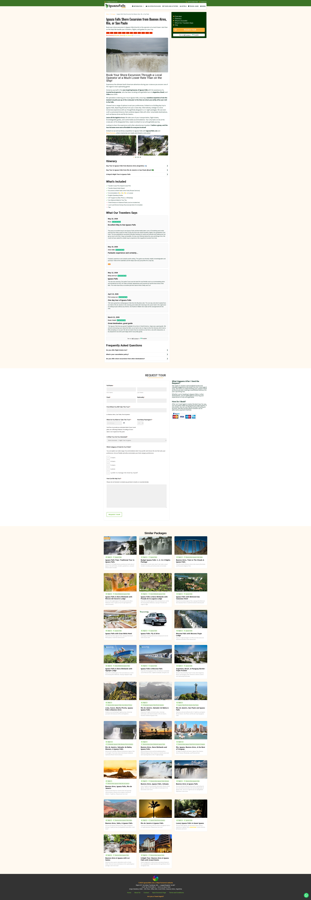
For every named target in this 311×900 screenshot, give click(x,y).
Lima (123, 705)
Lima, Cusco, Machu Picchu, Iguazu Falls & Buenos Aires (119, 709)
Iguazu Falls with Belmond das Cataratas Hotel (188, 598)
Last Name (140, 392)
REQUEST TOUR (114, 514)
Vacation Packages (154, 6)
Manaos (123, 744)
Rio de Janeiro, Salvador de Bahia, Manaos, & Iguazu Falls (118, 748)
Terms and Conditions (176, 892)
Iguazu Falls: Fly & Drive (150, 633)
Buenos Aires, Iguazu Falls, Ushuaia (155, 784)
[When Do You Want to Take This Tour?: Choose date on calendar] (124, 423)
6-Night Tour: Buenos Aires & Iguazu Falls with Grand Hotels (155, 859)
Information (138, 6)
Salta (201, 557)
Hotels (184, 6)
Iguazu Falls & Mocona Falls (151, 669)
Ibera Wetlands (119, 594)
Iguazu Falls (118, 557)
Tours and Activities (171, 6)
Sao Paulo (195, 705)
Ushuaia (166, 781)
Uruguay (202, 744)
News (204, 6)
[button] (108, 146)
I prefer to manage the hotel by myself (124, 473)
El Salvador (146, 705)
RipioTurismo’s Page (159, 892)
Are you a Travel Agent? (155, 896)
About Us (137, 892)
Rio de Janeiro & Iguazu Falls (152, 823)
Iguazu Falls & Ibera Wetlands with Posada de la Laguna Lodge (154, 598)
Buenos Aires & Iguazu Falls (187, 784)
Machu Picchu (128, 705)
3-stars (112, 458)
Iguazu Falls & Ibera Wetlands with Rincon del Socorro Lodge (118, 598)
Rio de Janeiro (160, 705)
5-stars (112, 465)
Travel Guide (194, 6)
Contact (146, 892)
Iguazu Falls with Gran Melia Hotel (118, 633)
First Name (110, 392)
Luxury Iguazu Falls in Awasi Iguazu (190, 823)
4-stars (112, 461)
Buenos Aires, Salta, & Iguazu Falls (118, 823)
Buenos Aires (189, 557)
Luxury (112, 469)
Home (129, 892)
